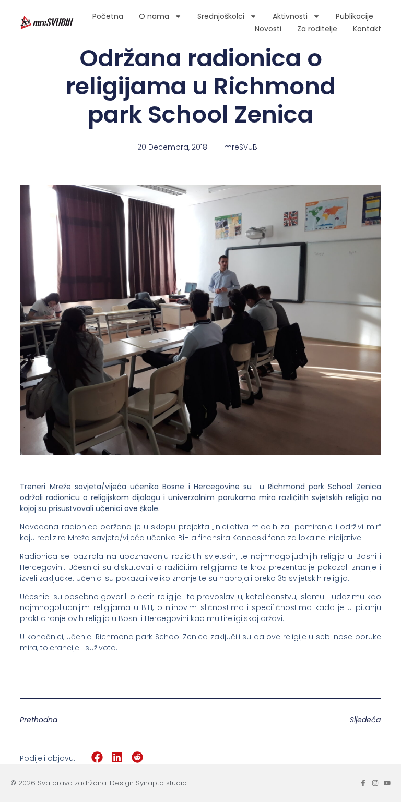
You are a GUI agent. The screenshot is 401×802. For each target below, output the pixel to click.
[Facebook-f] (363, 783)
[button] (97, 757)
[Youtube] (387, 783)
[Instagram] (375, 783)
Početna (107, 16)
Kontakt (367, 28)
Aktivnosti (290, 16)
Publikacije (354, 16)
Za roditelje (317, 28)
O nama (154, 16)
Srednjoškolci (220, 16)
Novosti (268, 28)
